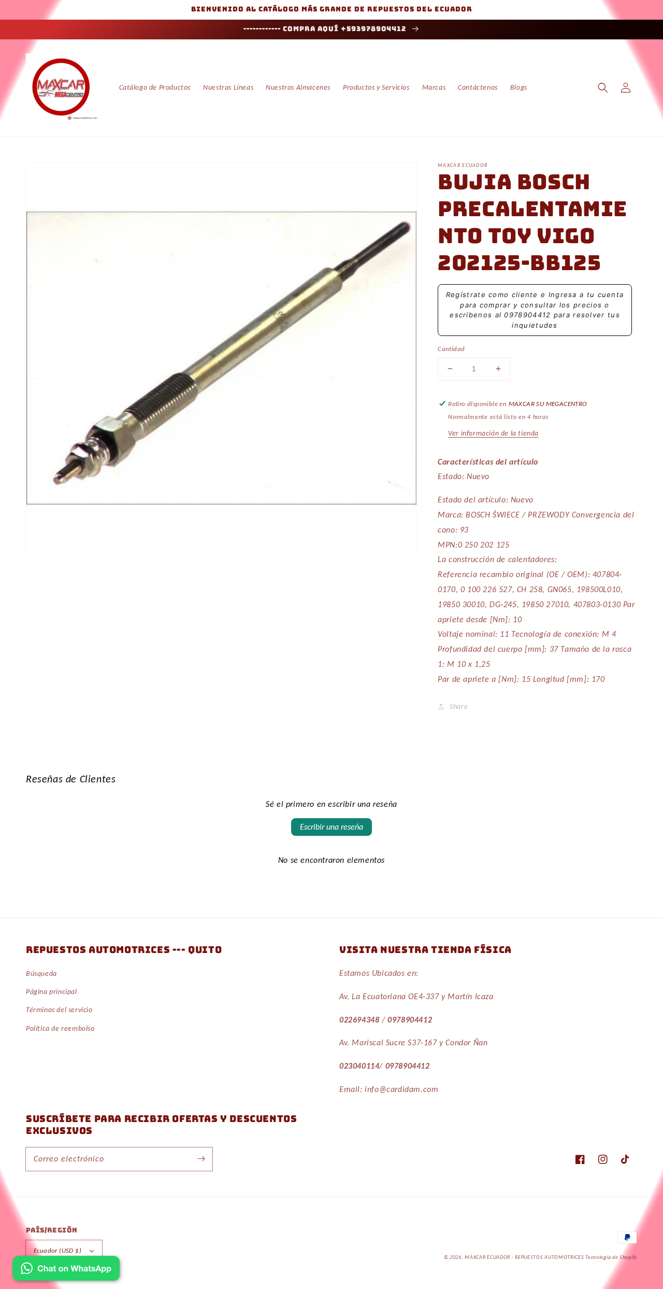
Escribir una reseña (331, 827)
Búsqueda (41, 973)
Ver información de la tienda (493, 433)
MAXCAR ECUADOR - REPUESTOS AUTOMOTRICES (525, 1257)
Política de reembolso (60, 1028)
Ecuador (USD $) (57, 1250)
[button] (603, 87)
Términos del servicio (59, 1009)
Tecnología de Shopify (611, 1257)
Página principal (51, 991)
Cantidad (451, 349)
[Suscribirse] (201, 1158)
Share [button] (459, 706)
